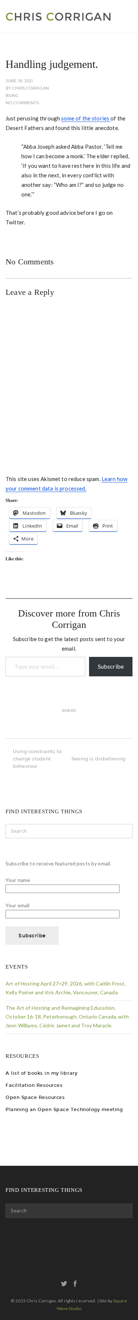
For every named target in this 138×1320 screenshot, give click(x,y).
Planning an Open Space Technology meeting (64, 1109)
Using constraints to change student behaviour (37, 759)
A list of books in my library (41, 1073)
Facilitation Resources (34, 1085)
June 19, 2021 (19, 81)
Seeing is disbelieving (98, 759)
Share (69, 710)
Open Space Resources (35, 1097)
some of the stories (85, 118)
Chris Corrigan (30, 88)
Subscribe (111, 666)
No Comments (22, 103)
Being (12, 95)
